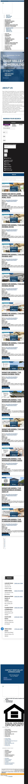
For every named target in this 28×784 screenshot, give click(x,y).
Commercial (8, 168)
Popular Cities (8, 730)
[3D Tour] (14, 188)
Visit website (8, 75)
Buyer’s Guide (9, 28)
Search (14, 174)
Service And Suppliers (11, 24)
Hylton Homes (8, 590)
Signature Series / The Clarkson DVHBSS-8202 (11, 520)
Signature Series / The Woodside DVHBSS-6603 (11, 401)
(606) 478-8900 (18, 591)
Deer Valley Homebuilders (12, 200)
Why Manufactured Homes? (11, 731)
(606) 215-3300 (18, 596)
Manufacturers (9, 21)
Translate (10, 776)
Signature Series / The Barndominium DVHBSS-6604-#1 (11, 490)
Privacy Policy (10, 771)
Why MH (8, 15)
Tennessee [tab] (9, 579)
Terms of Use (4, 771)
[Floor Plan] (6, 188)
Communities (8, 22)
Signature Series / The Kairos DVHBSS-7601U (11, 373)
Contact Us (9, 31)
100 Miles (7, 125)
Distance (13, 122)
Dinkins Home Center (12, 201)
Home (4, 55)
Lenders (7, 23)
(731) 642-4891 (18, 629)
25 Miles (14, 124)
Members (8, 17)
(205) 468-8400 (9, 73)
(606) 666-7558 (18, 583)
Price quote (6, 211)
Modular (7, 163)
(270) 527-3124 (18, 617)
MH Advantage (8, 170)
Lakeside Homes (9, 583)
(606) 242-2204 (18, 607)
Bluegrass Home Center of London (9, 598)
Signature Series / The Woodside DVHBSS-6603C (12, 459)
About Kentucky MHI (9, 734)
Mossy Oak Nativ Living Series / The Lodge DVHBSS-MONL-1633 (13, 195)
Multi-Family (8, 166)
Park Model (7, 164)
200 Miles (14, 125)
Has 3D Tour (8, 158)
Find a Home (9, 16)
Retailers (8, 20)
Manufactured (8, 161)
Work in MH (8, 30)
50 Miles (21, 124)
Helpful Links (16, 771)
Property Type (8, 160)
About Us (8, 29)
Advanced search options (10, 144)
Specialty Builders (10, 26)
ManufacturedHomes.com (21, 770)
